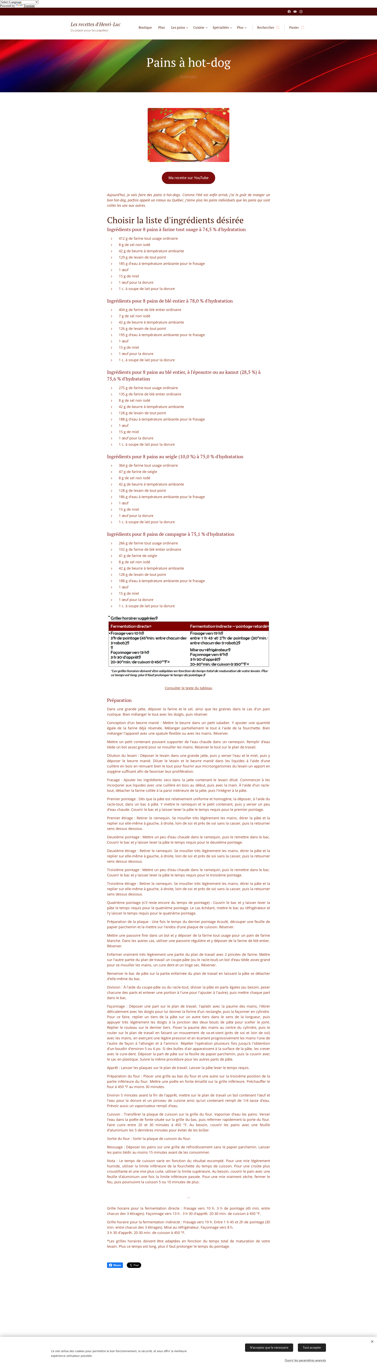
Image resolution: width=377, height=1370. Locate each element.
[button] (268, 27)
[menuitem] (146, 27)
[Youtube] (295, 11)
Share (117, 1265)
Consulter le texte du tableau (188, 688)
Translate (29, 5)
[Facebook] (289, 11)
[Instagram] (300, 11)
